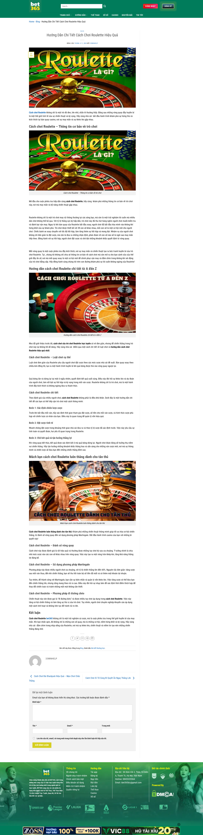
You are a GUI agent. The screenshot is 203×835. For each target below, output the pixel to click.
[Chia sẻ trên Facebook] (72, 638)
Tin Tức (139, 15)
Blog (38, 21)
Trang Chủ (65, 15)
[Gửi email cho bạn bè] (82, 638)
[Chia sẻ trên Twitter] (77, 638)
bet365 (49, 618)
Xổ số (93, 796)
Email (70, 726)
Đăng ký (94, 775)
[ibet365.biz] (43, 6)
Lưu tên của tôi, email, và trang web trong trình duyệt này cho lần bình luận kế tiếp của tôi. (72, 738)
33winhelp (94, 43)
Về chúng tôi (71, 772)
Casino (115, 15)
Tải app (94, 772)
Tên (34, 726)
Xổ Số (105, 15)
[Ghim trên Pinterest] (87, 638)
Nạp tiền (94, 779)
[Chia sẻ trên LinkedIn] (92, 638)
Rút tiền (94, 782)
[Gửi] (104, 6)
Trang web (106, 726)
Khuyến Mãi (127, 15)
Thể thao (94, 789)
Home (31, 21)
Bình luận (36, 702)
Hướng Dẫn (80, 15)
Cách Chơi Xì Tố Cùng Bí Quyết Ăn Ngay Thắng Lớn (108, 678)
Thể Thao (95, 15)
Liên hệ (94, 786)
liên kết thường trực (98, 648)
